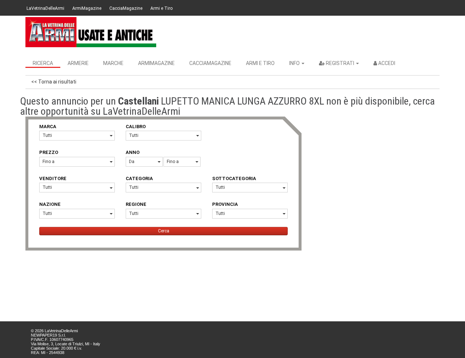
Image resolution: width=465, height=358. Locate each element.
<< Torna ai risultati (53, 82)
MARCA (47, 126)
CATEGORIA (139, 178)
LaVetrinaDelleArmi (45, 8)
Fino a (48, 161)
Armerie (78, 63)
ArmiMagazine (86, 8)
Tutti (47, 135)
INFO (295, 63)
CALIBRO (136, 126)
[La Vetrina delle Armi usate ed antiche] (90, 32)
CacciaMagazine (125, 8)
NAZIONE (50, 204)
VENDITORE (52, 178)
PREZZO (48, 152)
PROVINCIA (225, 204)
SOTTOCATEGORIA (234, 178)
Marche (113, 63)
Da (131, 161)
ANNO (133, 152)
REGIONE (136, 204)
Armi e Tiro (161, 8)
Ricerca (43, 63)
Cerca (163, 230)
